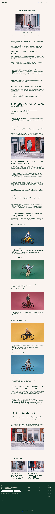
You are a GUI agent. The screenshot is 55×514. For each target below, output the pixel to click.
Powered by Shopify (30, 510)
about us (33, 2)
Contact (49, 487)
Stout (20, 312)
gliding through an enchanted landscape (30, 110)
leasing (27, 2)
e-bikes (21, 2)
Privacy (49, 493)
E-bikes (29, 487)
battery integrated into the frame (24, 65)
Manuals (49, 490)
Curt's (20, 375)
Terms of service (51, 495)
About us (40, 487)
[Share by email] (21, 454)
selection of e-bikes (25, 218)
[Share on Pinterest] (19, 454)
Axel (26, 280)
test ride (17, 419)
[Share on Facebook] (14, 454)
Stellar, (20, 344)
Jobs (39, 490)
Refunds (49, 496)
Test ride (29, 490)
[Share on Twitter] (16, 454)
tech (24, 2)
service (30, 2)
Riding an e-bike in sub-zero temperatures (17, 166)
